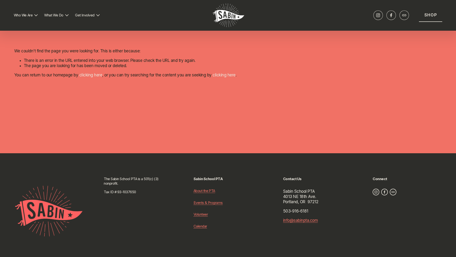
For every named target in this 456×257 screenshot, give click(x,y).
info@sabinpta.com (300, 220)
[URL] (404, 15)
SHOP (430, 15)
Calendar (200, 226)
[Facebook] (391, 15)
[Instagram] (378, 15)
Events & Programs (208, 203)
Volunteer (201, 214)
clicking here (90, 75)
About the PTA (204, 191)
